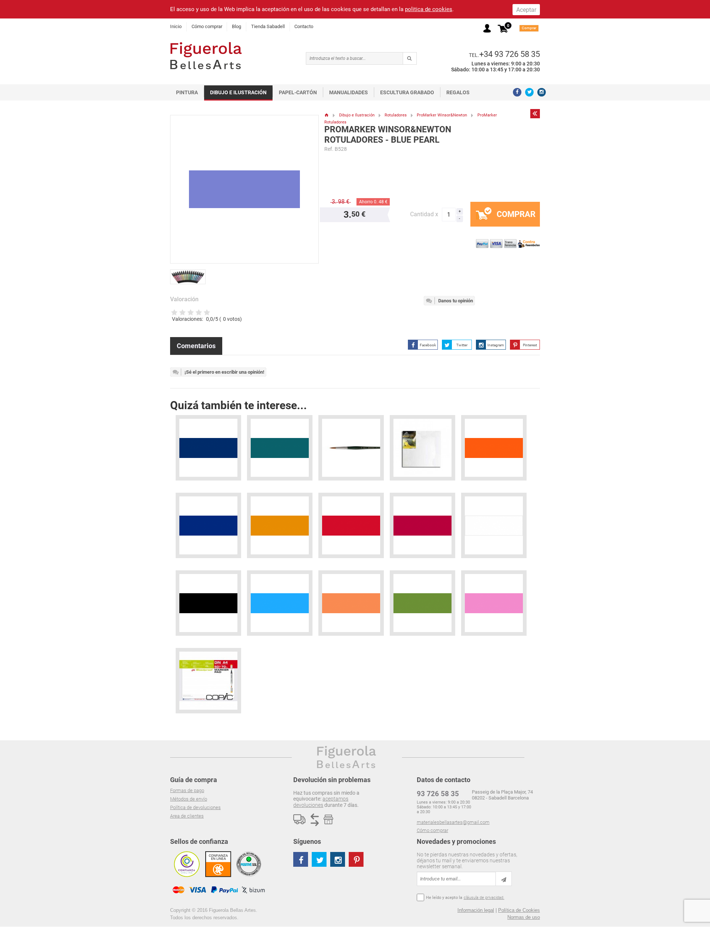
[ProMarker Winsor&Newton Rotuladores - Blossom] (494, 603)
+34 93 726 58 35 (509, 54)
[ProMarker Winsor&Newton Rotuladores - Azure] (280, 603)
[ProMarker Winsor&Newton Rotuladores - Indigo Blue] (208, 525)
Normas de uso (523, 917)
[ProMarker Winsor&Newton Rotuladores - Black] (208, 603)
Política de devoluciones (195, 807)
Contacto (303, 26)
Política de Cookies (519, 910)
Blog (236, 26)
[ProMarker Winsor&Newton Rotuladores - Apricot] (351, 603)
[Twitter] (529, 92)
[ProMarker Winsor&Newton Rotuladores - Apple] (422, 603)
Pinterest (530, 345)
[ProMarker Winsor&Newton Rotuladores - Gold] (280, 525)
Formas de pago (187, 790)
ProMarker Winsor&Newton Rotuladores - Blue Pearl (387, 135)
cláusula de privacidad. (484, 897)
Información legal (475, 910)
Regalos (458, 92)
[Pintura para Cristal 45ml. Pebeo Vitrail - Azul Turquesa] (280, 448)
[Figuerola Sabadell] (206, 55)
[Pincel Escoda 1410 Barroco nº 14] (351, 448)
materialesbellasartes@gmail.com (453, 822)
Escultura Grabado (407, 92)
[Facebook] (517, 92)
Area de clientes (187, 816)
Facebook (428, 345)
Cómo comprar (207, 26)
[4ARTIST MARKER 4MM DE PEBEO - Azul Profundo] (208, 448)
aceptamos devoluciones (320, 802)
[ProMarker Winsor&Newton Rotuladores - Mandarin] (494, 448)
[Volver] (535, 113)
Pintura (187, 92)
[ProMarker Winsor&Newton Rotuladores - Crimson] (351, 525)
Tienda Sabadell (268, 26)
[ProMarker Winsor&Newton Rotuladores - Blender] (494, 525)
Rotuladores (396, 115)
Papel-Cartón (298, 92)
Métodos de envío (188, 799)
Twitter (461, 345)
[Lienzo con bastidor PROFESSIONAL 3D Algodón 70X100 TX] (422, 448)
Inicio (176, 26)
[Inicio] (326, 115)
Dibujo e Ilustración (238, 92)
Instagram (495, 345)
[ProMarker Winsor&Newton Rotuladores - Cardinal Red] (422, 525)
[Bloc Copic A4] (208, 681)
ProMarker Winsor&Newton (442, 115)
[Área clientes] (487, 28)
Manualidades (348, 92)
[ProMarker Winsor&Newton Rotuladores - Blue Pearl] (190, 274)
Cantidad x (424, 214)
